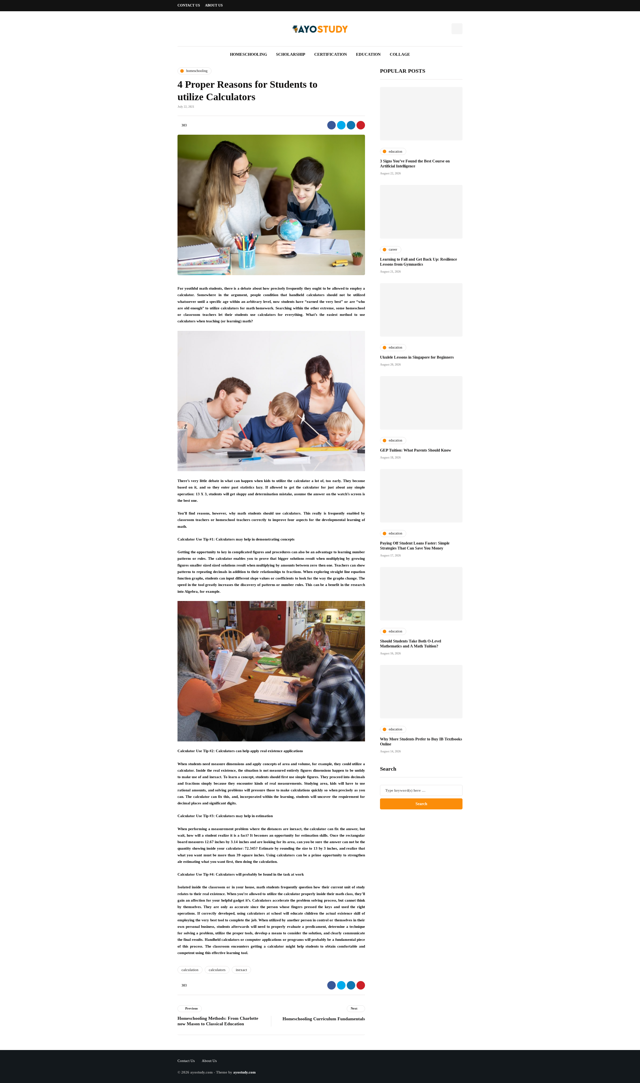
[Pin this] (360, 125)
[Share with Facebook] (331, 125)
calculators (217, 970)
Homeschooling (248, 54)
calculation (190, 970)
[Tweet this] (341, 125)
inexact (241, 970)
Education (368, 54)
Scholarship (290, 54)
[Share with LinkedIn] (351, 125)
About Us (214, 5)
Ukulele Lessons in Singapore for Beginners (417, 357)
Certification (330, 54)
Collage (400, 54)
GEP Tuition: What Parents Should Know (415, 450)
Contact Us (189, 5)
